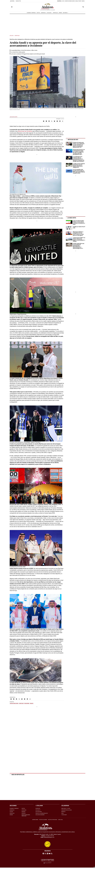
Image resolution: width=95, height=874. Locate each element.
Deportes (31, 703)
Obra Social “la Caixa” (65, 808)
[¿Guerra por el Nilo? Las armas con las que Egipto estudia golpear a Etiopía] (69, 238)
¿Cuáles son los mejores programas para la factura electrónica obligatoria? (79, 165)
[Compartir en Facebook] (49, 121)
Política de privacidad (52, 819)
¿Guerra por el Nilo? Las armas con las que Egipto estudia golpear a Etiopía (79, 239)
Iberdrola (63, 811)
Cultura (11, 811)
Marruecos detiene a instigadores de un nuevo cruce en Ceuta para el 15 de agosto (78, 233)
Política (23, 808)
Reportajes (17, 35)
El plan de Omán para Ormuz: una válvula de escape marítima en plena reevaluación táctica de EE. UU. (78, 145)
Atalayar (11, 35)
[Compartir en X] (51, 121)
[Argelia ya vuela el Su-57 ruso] (69, 227)
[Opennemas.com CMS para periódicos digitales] (47, 861)
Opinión (11, 814)
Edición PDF (38, 808)
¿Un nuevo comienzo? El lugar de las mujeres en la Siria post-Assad (28, 54)
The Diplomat (64, 814)
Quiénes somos (35, 819)
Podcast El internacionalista (42, 813)
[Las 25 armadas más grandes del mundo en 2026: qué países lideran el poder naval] (69, 170)
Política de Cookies (43, 819)
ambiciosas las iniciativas (25, 131)
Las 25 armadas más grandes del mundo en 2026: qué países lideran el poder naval (79, 171)
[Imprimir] (46, 121)
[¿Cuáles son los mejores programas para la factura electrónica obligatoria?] (69, 164)
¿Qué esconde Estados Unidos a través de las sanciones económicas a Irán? (79, 222)
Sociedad (23, 811)
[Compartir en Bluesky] (54, 121)
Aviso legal (60, 819)
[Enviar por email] (43, 121)
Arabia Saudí (21, 703)
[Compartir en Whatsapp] (62, 121)
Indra (62, 813)
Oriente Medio (26, 703)
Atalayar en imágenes (40, 814)
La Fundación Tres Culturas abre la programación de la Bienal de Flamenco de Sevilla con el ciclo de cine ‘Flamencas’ (78, 159)
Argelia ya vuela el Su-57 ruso (79, 227)
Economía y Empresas (14, 808)
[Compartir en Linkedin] (60, 121)
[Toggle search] (83, 7)
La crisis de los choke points (18, 52)
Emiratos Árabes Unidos (14, 703)
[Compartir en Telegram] (57, 121)
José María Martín (13, 116)
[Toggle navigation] (12, 7)
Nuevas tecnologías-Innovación (26, 815)
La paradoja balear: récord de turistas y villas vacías (24, 50)
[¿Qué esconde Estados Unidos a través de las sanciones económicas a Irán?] (69, 222)
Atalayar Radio (39, 811)
